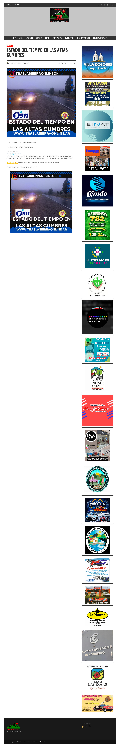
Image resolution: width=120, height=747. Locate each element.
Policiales (9, 46)
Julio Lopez (12, 63)
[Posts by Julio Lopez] (8, 63)
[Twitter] (104, 5)
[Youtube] (107, 5)
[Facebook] (98, 5)
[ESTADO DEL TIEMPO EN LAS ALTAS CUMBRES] (41, 102)
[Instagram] (101, 5)
